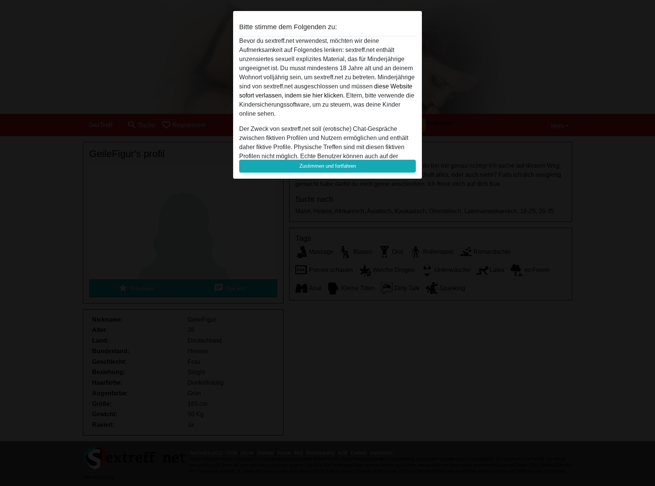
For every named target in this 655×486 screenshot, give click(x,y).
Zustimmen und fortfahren (327, 166)
